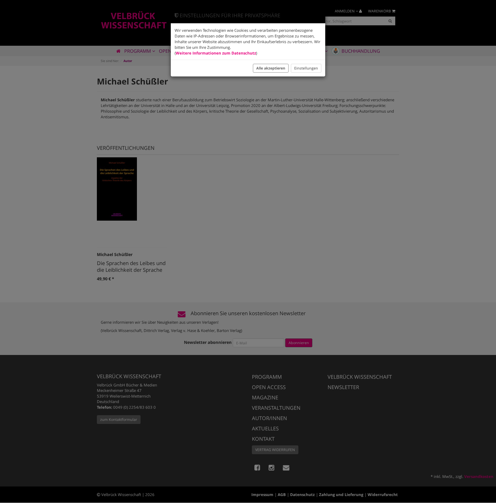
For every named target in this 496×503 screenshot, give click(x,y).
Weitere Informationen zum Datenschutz (216, 53)
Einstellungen (306, 68)
